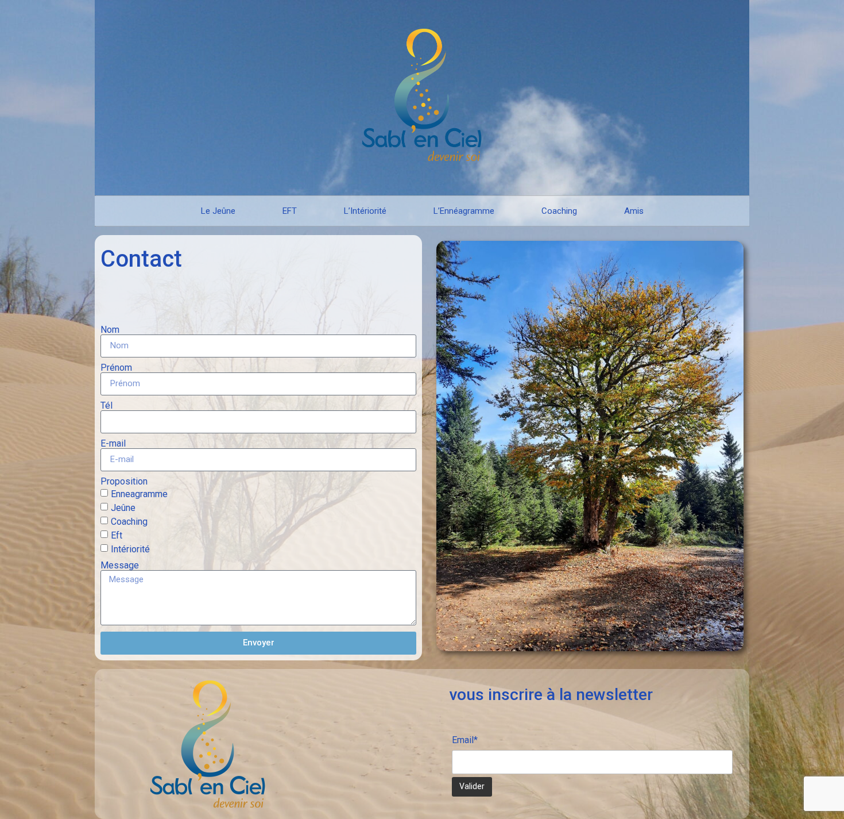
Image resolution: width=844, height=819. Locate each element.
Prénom (116, 367)
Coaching (559, 211)
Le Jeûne (218, 211)
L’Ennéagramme (463, 211)
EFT (289, 211)
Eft (116, 534)
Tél (106, 405)
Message (119, 565)
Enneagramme (139, 493)
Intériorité (130, 548)
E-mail (113, 443)
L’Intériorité (365, 211)
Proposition (124, 481)
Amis (634, 211)
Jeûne (123, 507)
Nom (109, 329)
